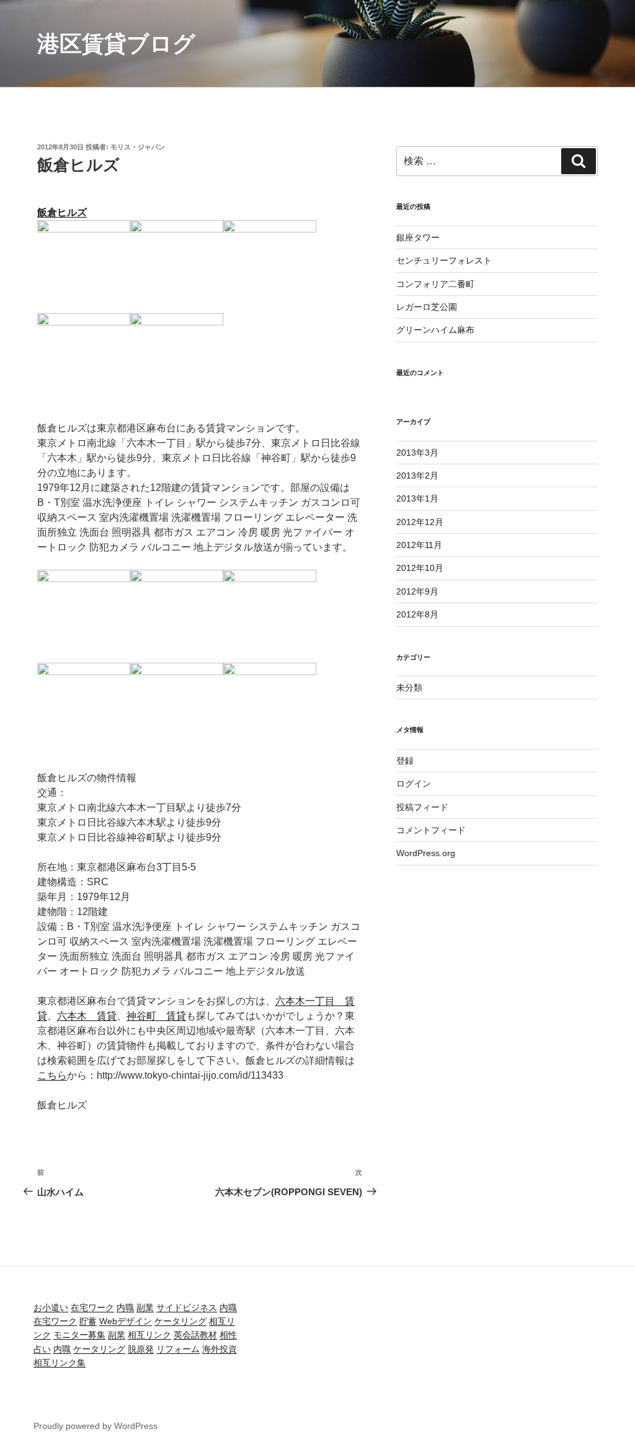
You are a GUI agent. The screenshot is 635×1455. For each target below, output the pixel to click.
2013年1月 (417, 498)
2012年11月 (419, 545)
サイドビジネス (186, 1307)
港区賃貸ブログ (116, 43)
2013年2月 (417, 475)
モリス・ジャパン (137, 147)
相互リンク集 (59, 1363)
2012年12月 (419, 522)
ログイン (413, 784)
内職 (125, 1307)
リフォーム (178, 1349)
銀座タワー (418, 237)
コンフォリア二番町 (435, 284)
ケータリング (180, 1321)
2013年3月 (417, 453)
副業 (145, 1307)
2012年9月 (417, 591)
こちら (52, 1075)
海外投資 (219, 1349)
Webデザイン (125, 1321)
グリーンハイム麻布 (435, 330)
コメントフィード (431, 830)
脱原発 (141, 1349)
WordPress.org (425, 853)
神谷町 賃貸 (156, 1016)
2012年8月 (417, 614)
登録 (405, 761)
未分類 (409, 687)
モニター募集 (79, 1335)
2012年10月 (419, 568)
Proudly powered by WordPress (95, 1426)
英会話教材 (195, 1335)
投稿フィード (422, 807)
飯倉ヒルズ (62, 212)
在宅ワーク (92, 1307)
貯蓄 (88, 1321)
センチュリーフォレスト (444, 260)
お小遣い (50, 1307)
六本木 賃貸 (87, 1016)
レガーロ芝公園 (426, 307)
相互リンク (149, 1335)
